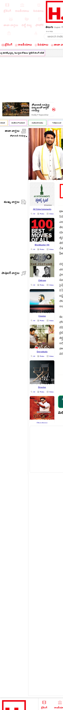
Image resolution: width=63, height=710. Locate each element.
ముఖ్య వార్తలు (11, 202)
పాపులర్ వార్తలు (10, 273)
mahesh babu (36, 123)
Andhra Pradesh (17, 123)
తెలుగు (49, 27)
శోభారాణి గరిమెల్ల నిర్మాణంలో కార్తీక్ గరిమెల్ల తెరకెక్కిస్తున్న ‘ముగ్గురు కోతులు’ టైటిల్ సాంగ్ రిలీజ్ (41, 107)
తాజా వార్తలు (12, 131)
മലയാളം (49, 31)
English (57, 27)
